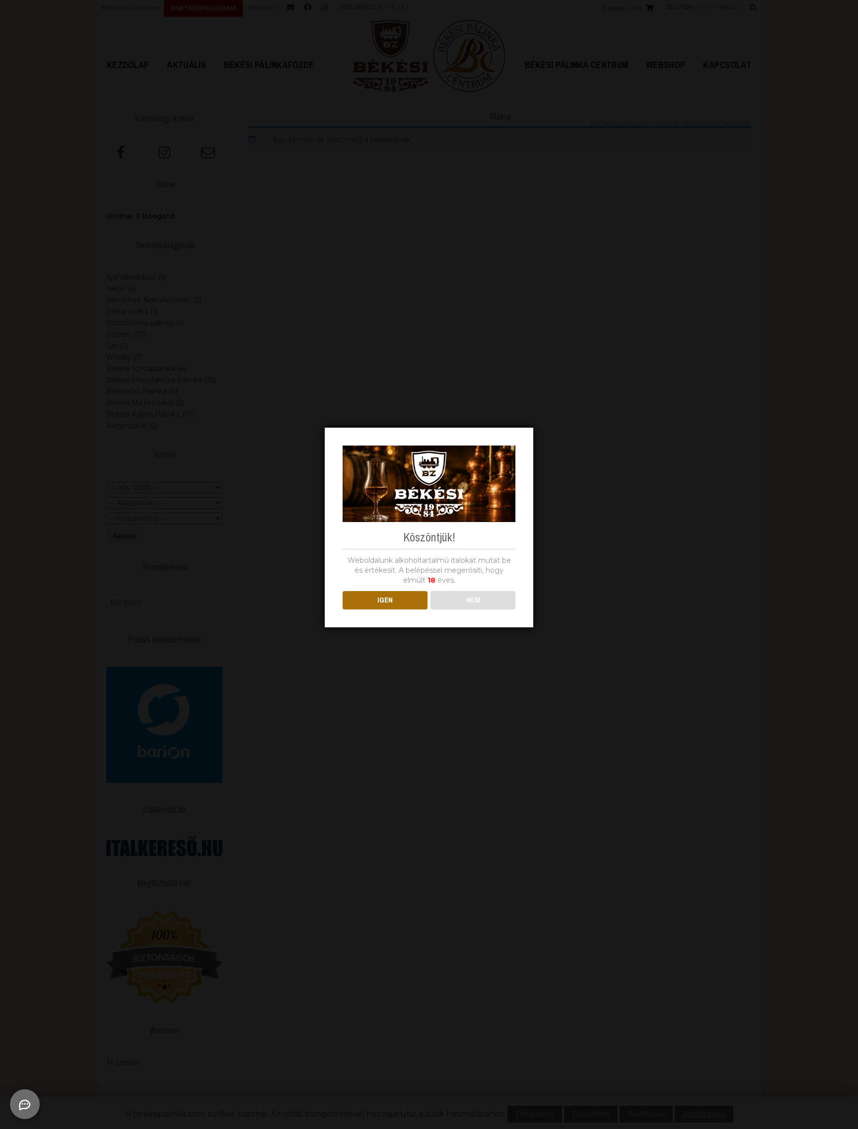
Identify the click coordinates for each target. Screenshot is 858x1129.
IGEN (385, 600)
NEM (473, 600)
